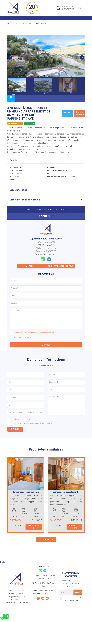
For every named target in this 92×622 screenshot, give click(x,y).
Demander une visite (33, 527)
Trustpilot (3, 562)
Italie (16, 23)
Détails (18, 526)
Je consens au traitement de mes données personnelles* (34, 333)
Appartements (41, 23)
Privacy (25, 602)
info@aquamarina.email (48, 254)
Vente (9, 23)
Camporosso (27, 23)
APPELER (33, 266)
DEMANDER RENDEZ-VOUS (62, 266)
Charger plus (46, 540)
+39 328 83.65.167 (67, 9)
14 (11, 99)
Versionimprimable (79, 113)
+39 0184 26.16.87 (66, 6)
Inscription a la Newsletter (23, 337)
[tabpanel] (20, 86)
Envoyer (46, 345)
